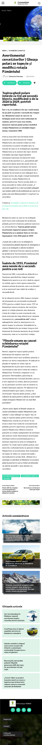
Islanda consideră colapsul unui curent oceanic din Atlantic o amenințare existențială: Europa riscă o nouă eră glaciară (20, 588)
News (9, 10)
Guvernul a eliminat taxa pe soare (32, 489)
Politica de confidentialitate (9, 734)
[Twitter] (24, 710)
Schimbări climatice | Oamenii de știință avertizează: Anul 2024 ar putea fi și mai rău (20, 206)
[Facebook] (13, 710)
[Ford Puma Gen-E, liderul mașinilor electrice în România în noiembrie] (21, 556)
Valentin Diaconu (16, 76)
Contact (6, 726)
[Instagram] (18, 710)
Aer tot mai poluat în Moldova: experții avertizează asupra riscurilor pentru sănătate (19, 538)
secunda (6, 478)
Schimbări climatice (17, 50)
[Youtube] (29, 710)
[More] (34, 83)
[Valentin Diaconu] (4, 76)
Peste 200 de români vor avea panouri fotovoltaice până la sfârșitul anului (10, 490)
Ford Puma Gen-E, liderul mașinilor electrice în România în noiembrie (19, 563)
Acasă (4, 10)
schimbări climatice (30, 476)
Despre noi (7, 719)
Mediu (8, 531)
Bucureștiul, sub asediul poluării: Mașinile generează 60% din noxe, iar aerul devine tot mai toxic (14, 665)
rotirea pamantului (11, 476)
